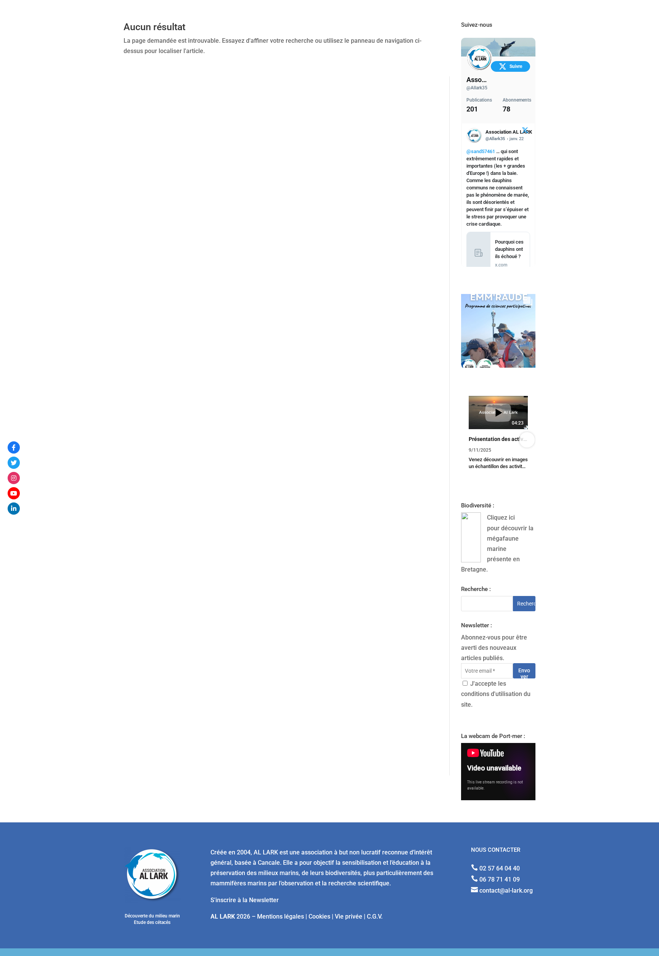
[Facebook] (14, 447)
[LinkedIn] (14, 508)
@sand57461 (480, 151)
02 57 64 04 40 (499, 868)
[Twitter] (14, 463)
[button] (469, 439)
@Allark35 (476, 87)
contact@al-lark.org (506, 890)
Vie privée (348, 916)
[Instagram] (14, 478)
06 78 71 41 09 (499, 879)
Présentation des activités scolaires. (498, 439)
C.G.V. (375, 916)
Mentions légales (280, 916)
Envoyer (524, 672)
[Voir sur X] (525, 131)
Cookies (319, 916)
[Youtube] (14, 493)
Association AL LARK (477, 80)
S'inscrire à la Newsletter (245, 900)
